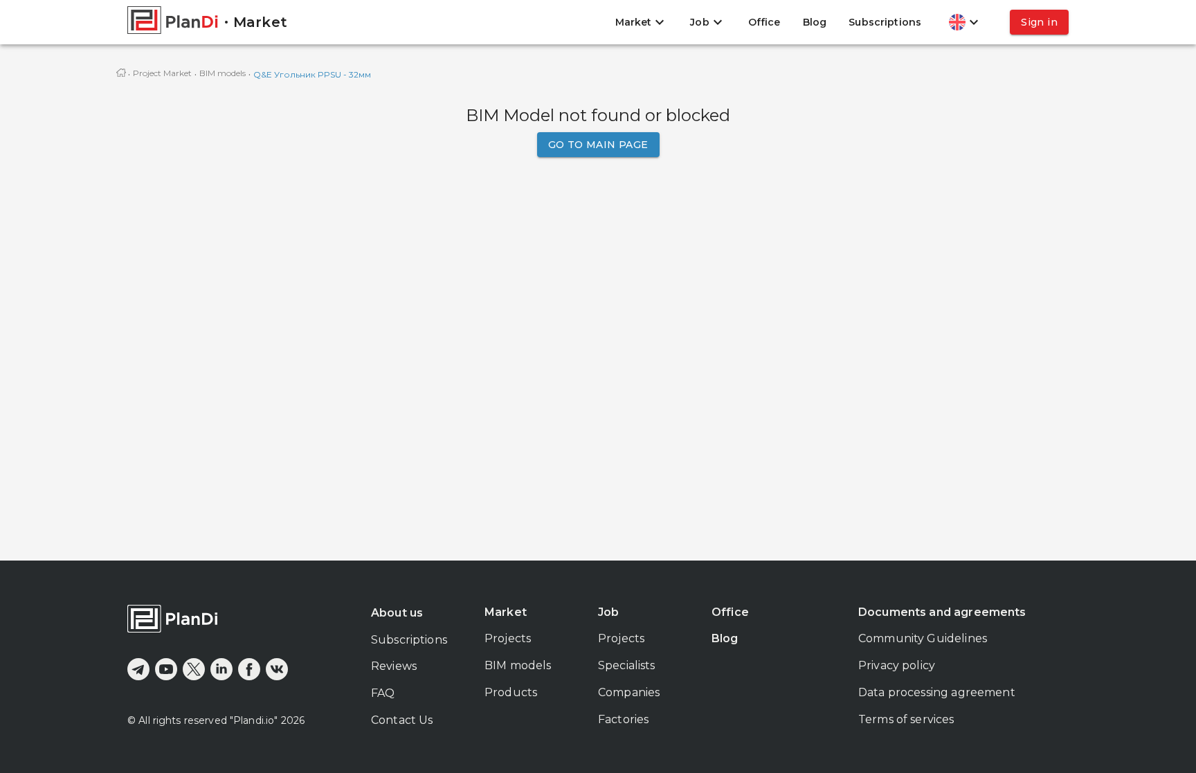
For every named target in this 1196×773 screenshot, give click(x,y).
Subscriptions (885, 22)
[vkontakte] (277, 669)
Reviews (394, 666)
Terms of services (906, 719)
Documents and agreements (942, 612)
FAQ (383, 693)
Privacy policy (896, 665)
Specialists (626, 665)
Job (608, 612)
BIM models (222, 73)
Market (505, 612)
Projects (507, 638)
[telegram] (138, 669)
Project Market (162, 73)
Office (764, 22)
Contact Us (402, 720)
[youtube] (166, 669)
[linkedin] (221, 669)
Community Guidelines (922, 638)
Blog (815, 22)
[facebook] (249, 669)
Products (510, 692)
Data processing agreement (936, 692)
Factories (623, 719)
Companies (629, 692)
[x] (194, 669)
